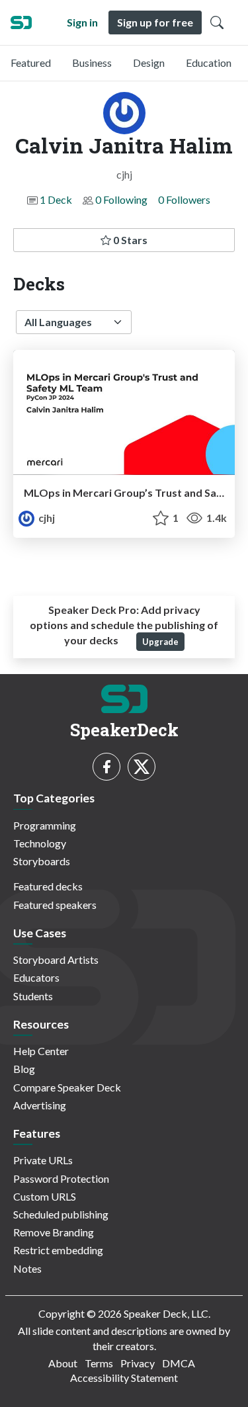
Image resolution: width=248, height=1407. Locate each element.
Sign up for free (155, 22)
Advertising (39, 1105)
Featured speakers (55, 904)
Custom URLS (44, 1196)
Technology (39, 843)
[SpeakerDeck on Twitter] (141, 767)
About (62, 1363)
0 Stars (129, 240)
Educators (36, 977)
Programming (44, 825)
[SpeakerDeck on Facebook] (106, 767)
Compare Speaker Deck (67, 1087)
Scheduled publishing (60, 1214)
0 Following (121, 199)
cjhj (45, 517)
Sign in (82, 22)
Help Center (41, 1051)
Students (33, 996)
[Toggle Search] (217, 22)
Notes (27, 1268)
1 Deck (56, 199)
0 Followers (184, 199)
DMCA (178, 1363)
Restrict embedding (58, 1250)
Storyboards (41, 861)
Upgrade (160, 641)
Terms (99, 1363)
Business (92, 62)
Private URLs (43, 1160)
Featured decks (48, 886)
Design (149, 62)
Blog (24, 1068)
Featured (31, 62)
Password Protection (61, 1178)
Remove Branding (53, 1232)
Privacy (137, 1363)
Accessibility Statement (124, 1377)
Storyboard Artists (56, 959)
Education (208, 62)
